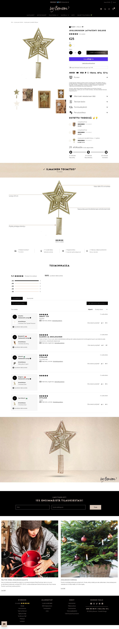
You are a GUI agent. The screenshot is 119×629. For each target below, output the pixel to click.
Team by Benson (22, 611)
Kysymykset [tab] (30, 298)
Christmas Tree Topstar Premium (26, 323)
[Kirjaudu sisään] (109, 9)
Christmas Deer (22, 384)
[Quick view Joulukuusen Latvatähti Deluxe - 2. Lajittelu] (74, 140)
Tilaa (95, 507)
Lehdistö (22, 621)
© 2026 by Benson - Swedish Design (97, 611)
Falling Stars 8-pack (23, 364)
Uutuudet (30, 15)
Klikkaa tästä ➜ (65, 2)
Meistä (22, 606)
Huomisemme (22, 608)
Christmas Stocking (23, 344)
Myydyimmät (41, 15)
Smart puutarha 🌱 (84, 15)
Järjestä (90, 309)
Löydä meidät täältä (47, 603)
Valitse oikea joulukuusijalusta (14, 580)
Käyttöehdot (72, 603)
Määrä (70, 49)
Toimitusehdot (72, 608)
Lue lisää (3, 590)
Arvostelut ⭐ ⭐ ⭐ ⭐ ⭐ (22, 603)
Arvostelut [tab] (17, 298)
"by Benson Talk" (22, 616)
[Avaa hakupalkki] (105, 9)
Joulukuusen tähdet (18, 22)
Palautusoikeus (72, 606)
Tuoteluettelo (47, 608)
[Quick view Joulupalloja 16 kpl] (74, 124)
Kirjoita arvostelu (98, 303)
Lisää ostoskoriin (97, 52)
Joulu (47, 611)
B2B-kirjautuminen (47, 606)
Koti (73, 15)
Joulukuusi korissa (69, 580)
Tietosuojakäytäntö (72, 611)
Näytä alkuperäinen (57, 320)
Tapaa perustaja (22, 613)
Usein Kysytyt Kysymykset (72, 613)
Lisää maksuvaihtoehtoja (88, 63)
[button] (101, 9)
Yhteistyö (22, 619)
